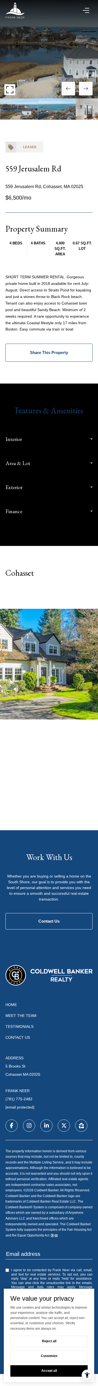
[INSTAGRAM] (29, 1125)
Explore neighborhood (49, 594)
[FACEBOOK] (11, 1125)
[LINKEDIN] (46, 1125)
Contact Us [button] (49, 921)
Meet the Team (20, 1015)
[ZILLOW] (81, 1125)
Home (11, 1004)
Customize (49, 1356)
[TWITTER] (64, 1125)
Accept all (49, 1371)
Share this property (49, 352)
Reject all (49, 1341)
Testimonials (19, 1026)
